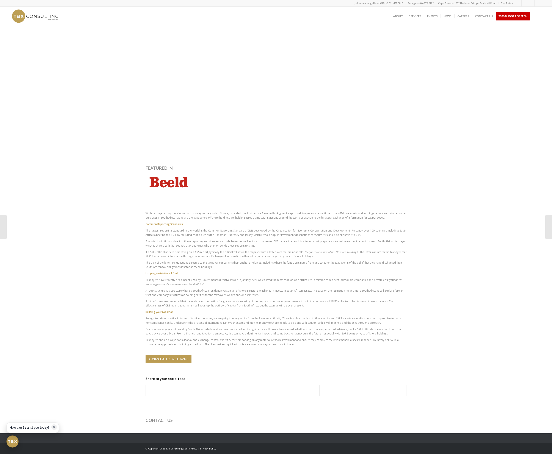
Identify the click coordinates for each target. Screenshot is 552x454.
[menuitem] (379, 3)
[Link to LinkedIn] (525, 3)
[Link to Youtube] (538, 3)
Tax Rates (507, 3)
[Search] (537, 16)
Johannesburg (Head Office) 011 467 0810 (379, 3)
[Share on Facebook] (189, 390)
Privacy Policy (208, 448)
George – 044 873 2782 (421, 3)
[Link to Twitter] (531, 3)
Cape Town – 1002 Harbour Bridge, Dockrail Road (467, 3)
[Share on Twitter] (276, 390)
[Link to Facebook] (518, 3)
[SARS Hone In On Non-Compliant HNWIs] (548, 227)
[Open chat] (12, 441)
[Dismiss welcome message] (54, 427)
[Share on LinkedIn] (363, 390)
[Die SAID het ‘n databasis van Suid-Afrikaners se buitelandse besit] (3, 227)
